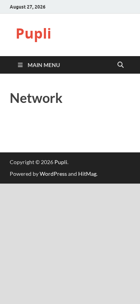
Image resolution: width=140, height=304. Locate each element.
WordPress (53, 173)
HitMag (87, 173)
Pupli (33, 33)
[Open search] (120, 65)
